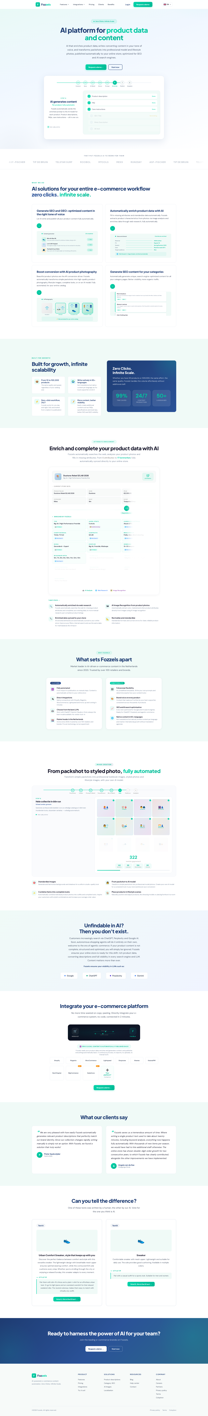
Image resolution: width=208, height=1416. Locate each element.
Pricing (91, 4)
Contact (133, 1351)
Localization (108, 1354)
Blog (131, 1343)
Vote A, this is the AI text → (67, 1263)
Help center (134, 1347)
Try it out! (81, 1354)
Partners (159, 1351)
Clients (101, 4)
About (158, 1343)
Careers (159, 1347)
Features (63, 4)
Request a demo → (96, 67)
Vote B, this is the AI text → (141, 1248)
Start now (115, 67)
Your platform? (107, 1037)
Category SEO (109, 1347)
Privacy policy (161, 1354)
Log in (127, 4)
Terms (158, 1358)
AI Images (107, 1351)
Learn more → (54, 602)
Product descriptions (112, 1343)
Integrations (78, 4)
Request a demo (143, 4)
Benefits (111, 4)
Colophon (159, 1361)
